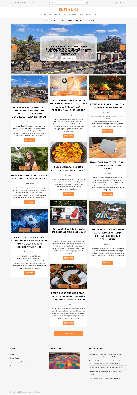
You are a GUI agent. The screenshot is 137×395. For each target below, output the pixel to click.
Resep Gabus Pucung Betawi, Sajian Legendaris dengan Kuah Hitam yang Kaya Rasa (68, 296)
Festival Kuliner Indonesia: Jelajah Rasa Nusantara (106, 367)
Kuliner (69, 175)
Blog (62, 20)
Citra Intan (115, 155)
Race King (36, 168)
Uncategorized (30, 183)
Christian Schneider (75, 160)
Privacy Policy (14, 358)
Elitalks (68, 10)
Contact (90, 20)
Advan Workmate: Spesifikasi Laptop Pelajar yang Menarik (107, 165)
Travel (108, 244)
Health (70, 20)
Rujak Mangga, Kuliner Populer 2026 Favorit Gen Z (106, 378)
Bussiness (69, 237)
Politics (80, 20)
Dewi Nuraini (114, 97)
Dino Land (36, 100)
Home (45, 20)
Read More (68, 58)
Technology (69, 115)
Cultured (68, 42)
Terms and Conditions (17, 362)
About (54, 20)
